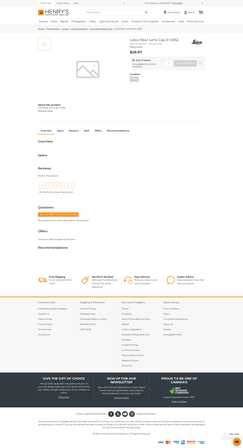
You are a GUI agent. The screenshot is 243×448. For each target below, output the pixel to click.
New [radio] (134, 79)
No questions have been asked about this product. (63, 220)
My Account (44, 334)
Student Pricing (130, 345)
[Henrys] (54, 12)
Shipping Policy (87, 314)
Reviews (74, 130)
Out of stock (185, 63)
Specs (60, 130)
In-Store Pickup (88, 309)
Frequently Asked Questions (52, 309)
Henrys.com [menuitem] (46, 3)
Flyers (166, 314)
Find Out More (121, 398)
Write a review (136, 47)
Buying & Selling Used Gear (135, 334)
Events (125, 309)
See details (177, 3)
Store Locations (171, 309)
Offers (98, 130)
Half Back (126, 340)
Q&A (86, 130)
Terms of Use (44, 329)
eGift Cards (85, 329)
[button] (124, 3)
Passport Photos (130, 360)
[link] (42, 280)
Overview (46, 130)
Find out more (45, 111)
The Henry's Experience (175, 319)
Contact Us (43, 314)
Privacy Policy (45, 324)
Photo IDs (127, 366)
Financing (126, 314)
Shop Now (64, 397)
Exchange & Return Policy (93, 319)
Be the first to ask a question (58, 214)
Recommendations (118, 130)
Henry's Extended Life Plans (136, 319)
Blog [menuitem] (76, 3)
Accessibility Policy (172, 334)
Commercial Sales (130, 350)
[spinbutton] (169, 63)
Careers (167, 329)
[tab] (44, 44)
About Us (168, 324)
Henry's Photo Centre (133, 355)
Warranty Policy (88, 324)
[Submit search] (146, 12)
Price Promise (45, 319)
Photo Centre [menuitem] (63, 3)
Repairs (125, 324)
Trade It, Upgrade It (131, 329)
